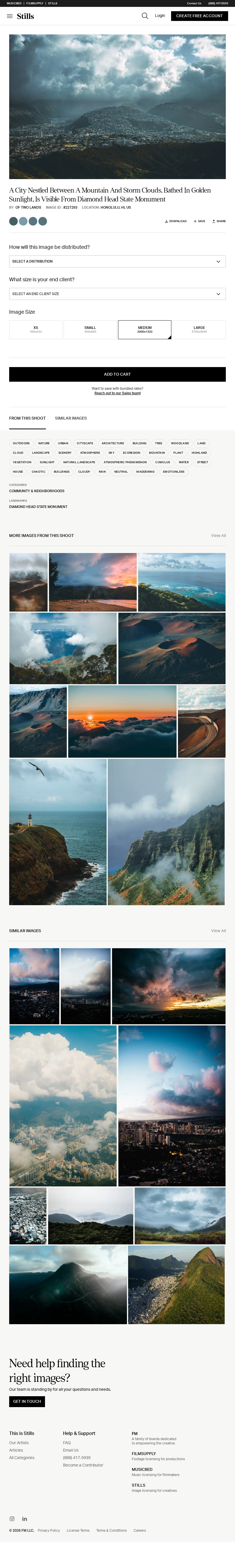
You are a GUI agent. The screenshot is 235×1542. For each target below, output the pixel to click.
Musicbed (14, 3)
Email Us (71, 1450)
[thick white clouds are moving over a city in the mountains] (63, 1105)
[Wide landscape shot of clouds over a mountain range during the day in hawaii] (180, 1216)
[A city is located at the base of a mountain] (28, 1216)
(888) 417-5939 (218, 3)
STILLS (138, 1485)
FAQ (67, 1443)
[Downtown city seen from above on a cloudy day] (86, 986)
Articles (16, 1450)
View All (218, 536)
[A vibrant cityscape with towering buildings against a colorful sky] (172, 1105)
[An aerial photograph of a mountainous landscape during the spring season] (176, 1285)
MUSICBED (142, 1470)
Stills (52, 3)
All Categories (21, 1458)
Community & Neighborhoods (36, 491)
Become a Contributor (83, 1465)
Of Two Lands (28, 207)
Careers (140, 1530)
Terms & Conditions (111, 1530)
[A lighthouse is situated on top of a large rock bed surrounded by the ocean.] (58, 832)
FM (135, 1433)
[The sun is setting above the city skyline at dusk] (169, 986)
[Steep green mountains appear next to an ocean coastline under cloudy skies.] (166, 832)
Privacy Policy (49, 1530)
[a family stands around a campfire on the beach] (92, 582)
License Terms (78, 1530)
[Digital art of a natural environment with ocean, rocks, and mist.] (28, 582)
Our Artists (19, 1443)
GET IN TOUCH (27, 1402)
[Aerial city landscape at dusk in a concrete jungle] (34, 986)
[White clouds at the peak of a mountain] (68, 1285)
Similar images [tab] (71, 418)
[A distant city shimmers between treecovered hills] (90, 1216)
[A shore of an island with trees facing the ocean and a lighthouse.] (182, 582)
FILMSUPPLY (144, 1454)
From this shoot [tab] (27, 418)
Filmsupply (34, 3)
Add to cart (117, 375)
